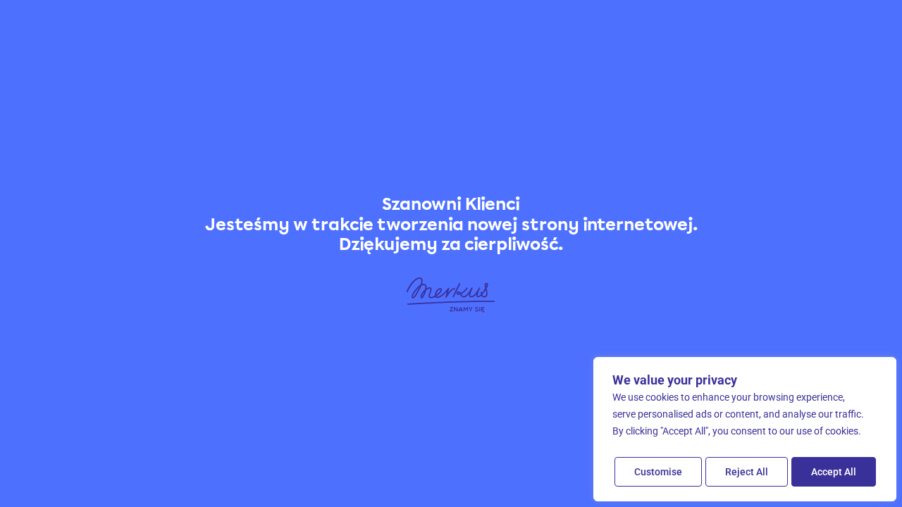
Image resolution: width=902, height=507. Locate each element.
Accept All (833, 471)
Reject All (746, 471)
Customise (658, 471)
